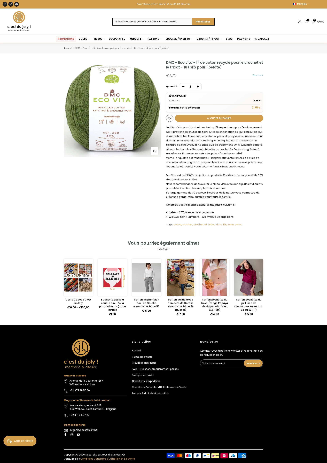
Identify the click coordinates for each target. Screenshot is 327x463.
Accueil (68, 48)
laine (231, 224)
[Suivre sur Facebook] (5, 4)
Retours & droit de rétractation (150, 393)
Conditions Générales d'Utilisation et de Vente (159, 387)
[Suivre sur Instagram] (10, 4)
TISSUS (98, 39)
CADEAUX (263, 39)
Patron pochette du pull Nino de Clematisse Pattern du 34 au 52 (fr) (248, 305)
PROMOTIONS (66, 39)
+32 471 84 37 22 (79, 415)
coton (177, 224)
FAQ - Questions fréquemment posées (155, 369)
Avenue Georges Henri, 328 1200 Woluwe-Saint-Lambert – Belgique (92, 407)
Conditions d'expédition (146, 381)
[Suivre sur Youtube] (16, 4)
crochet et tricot (204, 224)
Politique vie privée (143, 375)
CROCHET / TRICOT (208, 39)
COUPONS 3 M (117, 39)
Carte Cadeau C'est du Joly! (78, 301)
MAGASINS (243, 39)
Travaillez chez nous (144, 363)
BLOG (229, 39)
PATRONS (153, 39)
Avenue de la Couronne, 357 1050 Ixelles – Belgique (86, 382)
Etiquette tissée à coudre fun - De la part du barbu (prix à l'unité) (112, 305)
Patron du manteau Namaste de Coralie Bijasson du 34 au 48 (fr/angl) (180, 305)
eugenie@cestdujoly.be (83, 430)
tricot (238, 224)
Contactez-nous (142, 356)
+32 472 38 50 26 (79, 390)
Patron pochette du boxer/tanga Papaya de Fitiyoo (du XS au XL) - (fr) (214, 305)
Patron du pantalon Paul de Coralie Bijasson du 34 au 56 (146, 303)
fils (225, 224)
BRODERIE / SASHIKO (178, 39)
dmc (219, 224)
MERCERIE (135, 39)
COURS (83, 39)
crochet (187, 224)
